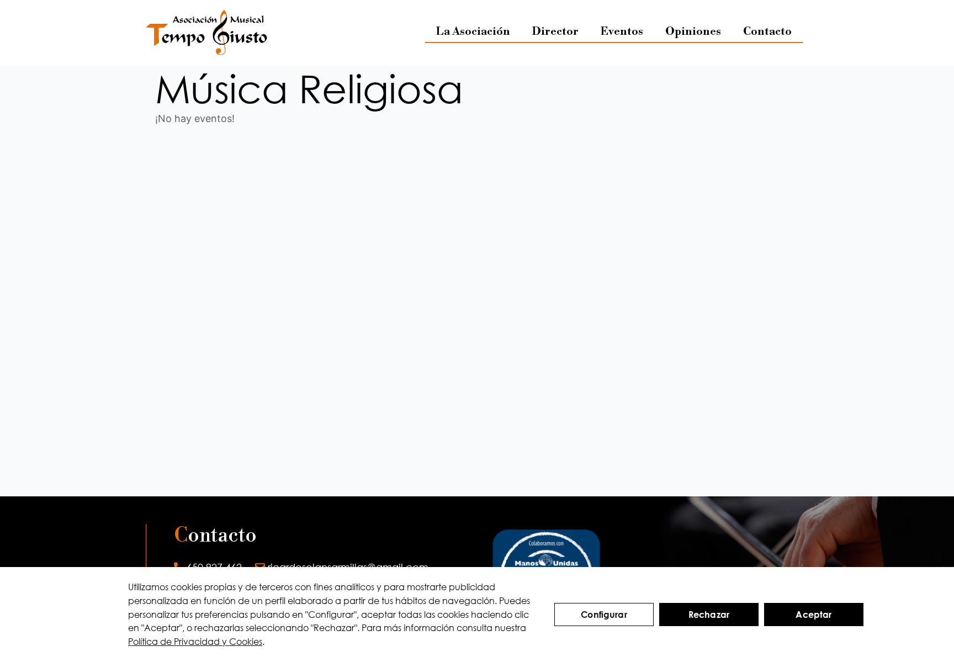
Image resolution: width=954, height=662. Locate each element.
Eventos (622, 32)
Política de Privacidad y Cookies (195, 641)
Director (555, 32)
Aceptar (813, 614)
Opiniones (693, 32)
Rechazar (708, 614)
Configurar (604, 614)
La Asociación (473, 32)
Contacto (767, 32)
